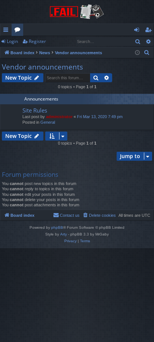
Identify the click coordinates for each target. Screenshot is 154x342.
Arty (63, 234)
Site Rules (34, 110)
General (47, 122)
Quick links (7, 31)
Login (12, 41)
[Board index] (77, 12)
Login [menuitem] (138, 31)
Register (37, 41)
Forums (19, 31)
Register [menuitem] (150, 31)
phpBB (57, 227)
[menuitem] (147, 53)
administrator (59, 116)
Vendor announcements (42, 67)
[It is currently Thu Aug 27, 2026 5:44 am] (137, 53)
